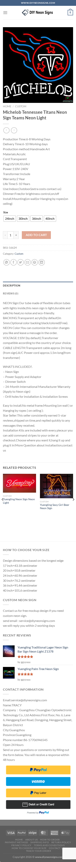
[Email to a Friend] (27, 262)
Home (7, 106)
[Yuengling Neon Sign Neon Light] (19, 483)
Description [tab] (11, 285)
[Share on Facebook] (13, 262)
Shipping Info (39, 842)
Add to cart (36, 235)
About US (31, 839)
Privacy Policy (21, 845)
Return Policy (61, 842)
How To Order (50, 839)
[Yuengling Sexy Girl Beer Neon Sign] (56, 486)
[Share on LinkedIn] (41, 262)
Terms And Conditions (49, 845)
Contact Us (56, 848)
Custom (20, 106)
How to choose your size (29, 848)
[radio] (10, 218)
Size (5, 212)
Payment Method (16, 842)
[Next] (73, 507)
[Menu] (5, 12)
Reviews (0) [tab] (10, 293)
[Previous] (3, 507)
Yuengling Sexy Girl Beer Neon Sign (54, 506)
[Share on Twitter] (20, 262)
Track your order (38, 850)
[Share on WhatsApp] (6, 262)
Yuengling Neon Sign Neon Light (19, 501)
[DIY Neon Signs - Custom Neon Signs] (38, 12)
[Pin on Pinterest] (34, 262)
